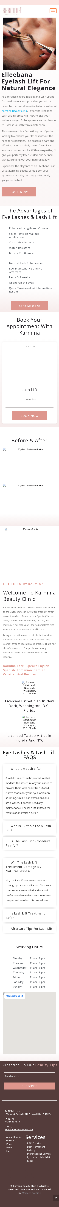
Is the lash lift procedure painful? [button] (28, 843)
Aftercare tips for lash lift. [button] (32, 928)
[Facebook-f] (47, 1174)
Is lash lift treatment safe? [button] (25, 915)
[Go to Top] (56, 1198)
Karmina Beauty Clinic (14, 111)
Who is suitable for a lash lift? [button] (28, 828)
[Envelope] (24, 1174)
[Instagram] (12, 1174)
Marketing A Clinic (31, 1192)
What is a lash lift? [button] (26, 769)
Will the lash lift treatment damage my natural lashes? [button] (23, 866)
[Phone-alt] (35, 1174)
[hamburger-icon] (53, 10)
